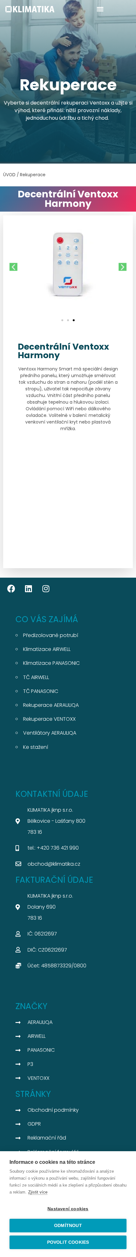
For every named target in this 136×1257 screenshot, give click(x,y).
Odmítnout (68, 1225)
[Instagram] (46, 589)
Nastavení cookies (67, 1208)
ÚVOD (9, 175)
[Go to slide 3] (74, 320)
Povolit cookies (68, 1242)
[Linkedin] (28, 589)
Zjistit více (37, 1192)
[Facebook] (11, 589)
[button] (100, 8)
